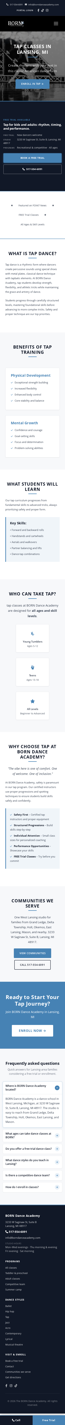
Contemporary (13, 1333)
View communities (33, 953)
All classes (11, 1267)
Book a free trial (32, 157)
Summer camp (13, 1289)
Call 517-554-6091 (32, 964)
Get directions (13, 1377)
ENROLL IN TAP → (32, 83)
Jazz (7, 1322)
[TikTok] (42, 10)
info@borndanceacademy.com (43, 4)
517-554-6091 (16, 4)
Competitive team (15, 1284)
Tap (7, 1317)
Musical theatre (14, 1344)
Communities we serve (18, 1371)
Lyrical (8, 1339)
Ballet (8, 1306)
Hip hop (9, 1311)
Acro (7, 1327)
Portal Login (25, 10)
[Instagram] (47, 10)
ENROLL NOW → (32, 1030)
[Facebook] (38, 10)
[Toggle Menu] (56, 23)
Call (17, 1420)
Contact (9, 1366)
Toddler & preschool (16, 1273)
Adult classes (12, 1278)
